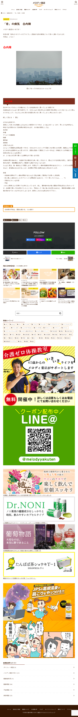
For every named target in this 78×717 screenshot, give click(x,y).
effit (6, 324)
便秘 (61, 331)
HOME (3, 13)
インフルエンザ (67, 324)
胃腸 (42, 338)
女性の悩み (69, 331)
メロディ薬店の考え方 (27, 331)
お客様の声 (34, 9)
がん (19, 324)
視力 (26, 220)
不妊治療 (54, 331)
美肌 (17, 338)
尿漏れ (19, 334)
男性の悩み (64, 334)
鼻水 (33, 341)
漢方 (40, 334)
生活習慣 (47, 334)
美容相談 (8, 695)
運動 (27, 341)
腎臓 (48, 338)
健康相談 (15, 220)
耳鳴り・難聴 (25, 338)
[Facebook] (30, 239)
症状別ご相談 (19, 9)
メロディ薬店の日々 (11, 673)
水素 (34, 334)
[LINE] (49, 239)
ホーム (13, 9)
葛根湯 (68, 338)
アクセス (65, 9)
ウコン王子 (15, 328)
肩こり (35, 338)
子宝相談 (8, 690)
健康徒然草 (9, 13)
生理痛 (55, 334)
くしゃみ (27, 324)
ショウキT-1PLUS (26, 328)
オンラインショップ (48, 9)
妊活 (6, 334)
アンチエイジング (54, 324)
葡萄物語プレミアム (10, 341)
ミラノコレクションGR (11, 331)
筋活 (11, 338)
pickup (13, 324)
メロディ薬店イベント (42, 331)
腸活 (54, 338)
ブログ (40, 9)
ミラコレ (65, 328)
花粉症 (60, 338)
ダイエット (48, 328)
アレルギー (43, 324)
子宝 (12, 334)
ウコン (7, 328)
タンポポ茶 (38, 328)
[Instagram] (40, 239)
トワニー (57, 328)
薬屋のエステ (27, 9)
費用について (58, 9)
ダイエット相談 (10, 667)
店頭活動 (27, 334)
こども (35, 324)
